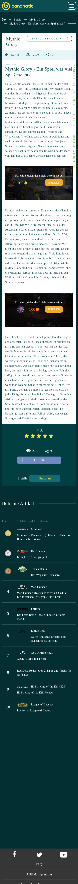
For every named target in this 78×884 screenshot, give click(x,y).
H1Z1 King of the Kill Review (35, 692)
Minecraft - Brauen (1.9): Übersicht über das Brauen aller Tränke (43, 537)
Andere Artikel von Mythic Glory (73, 93)
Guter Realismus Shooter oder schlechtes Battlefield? (48, 638)
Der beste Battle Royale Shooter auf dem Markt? (41, 616)
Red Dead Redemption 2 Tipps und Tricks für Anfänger (44, 672)
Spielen (53, 182)
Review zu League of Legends (35, 710)
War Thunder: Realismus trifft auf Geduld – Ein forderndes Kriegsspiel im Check (43, 594)
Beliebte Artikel (73, 149)
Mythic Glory (37, 19)
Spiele (17, 19)
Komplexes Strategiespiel (32, 557)
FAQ (39, 864)
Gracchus (45, 478)
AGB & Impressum (39, 874)
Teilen (39, 460)
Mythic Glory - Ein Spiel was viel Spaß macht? (37, 23)
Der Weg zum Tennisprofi (46, 575)
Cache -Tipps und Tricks (31, 658)
